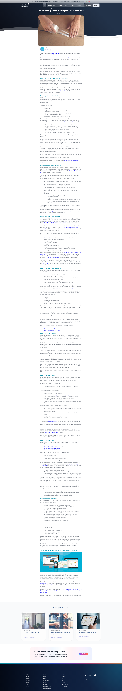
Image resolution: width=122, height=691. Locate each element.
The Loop (44, 682)
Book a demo (89, 5)
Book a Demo (84, 654)
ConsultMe (28, 680)
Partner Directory (65, 684)
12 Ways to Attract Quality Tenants (69, 589)
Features (63, 676)
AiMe (66, 5)
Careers (44, 678)
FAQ (62, 680)
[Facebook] (86, 680)
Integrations (64, 682)
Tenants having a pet (48, 238)
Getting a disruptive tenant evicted (52, 330)
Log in (95, 5)
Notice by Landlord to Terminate (51, 450)
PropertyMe (48, 49)
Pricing (72, 5)
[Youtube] (93, 680)
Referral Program (46, 680)
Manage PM (51, 5)
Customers (45, 684)
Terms (27, 682)
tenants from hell (55, 53)
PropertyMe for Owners (47, 688)
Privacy (27, 684)
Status (27, 676)
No (89, 1)
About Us (44, 676)
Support (27, 678)
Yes (86, 1)
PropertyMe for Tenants (47, 686)
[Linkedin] (88, 680)
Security (27, 686)
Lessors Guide (46, 263)
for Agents (24, 6)
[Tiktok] (96, 680)
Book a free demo (50, 584)
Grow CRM (59, 5)
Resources (79, 5)
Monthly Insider (64, 686)
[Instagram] (91, 680)
